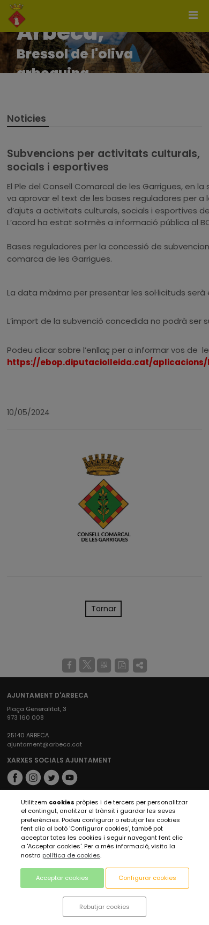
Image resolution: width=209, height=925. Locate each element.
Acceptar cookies (62, 878)
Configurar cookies (147, 878)
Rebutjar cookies (104, 906)
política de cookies (71, 855)
